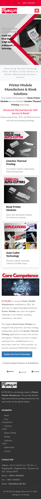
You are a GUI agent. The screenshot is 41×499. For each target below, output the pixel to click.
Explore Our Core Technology (17, 354)
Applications (9, 447)
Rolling (7, 437)
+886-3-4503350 (16, 475)
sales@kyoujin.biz (17, 484)
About (6, 415)
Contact (7, 451)
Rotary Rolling (10, 433)
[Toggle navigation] (36, 10)
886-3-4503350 (29, 3)
